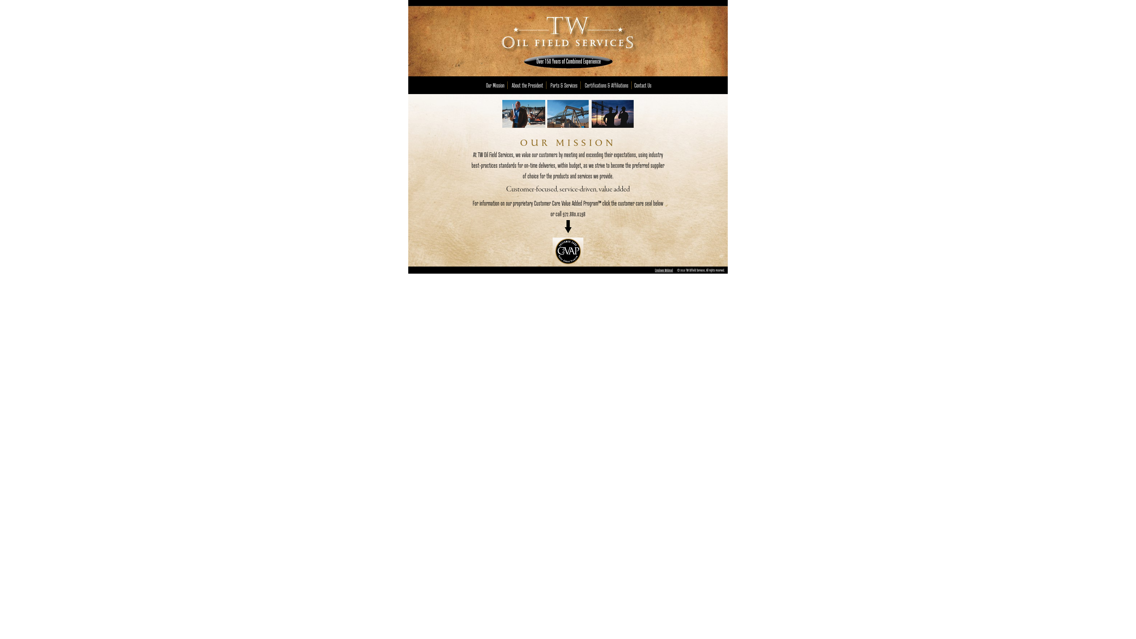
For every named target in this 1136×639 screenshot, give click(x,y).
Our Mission (495, 85)
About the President (527, 85)
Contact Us (642, 85)
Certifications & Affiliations (606, 85)
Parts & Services (564, 85)
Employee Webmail (664, 270)
